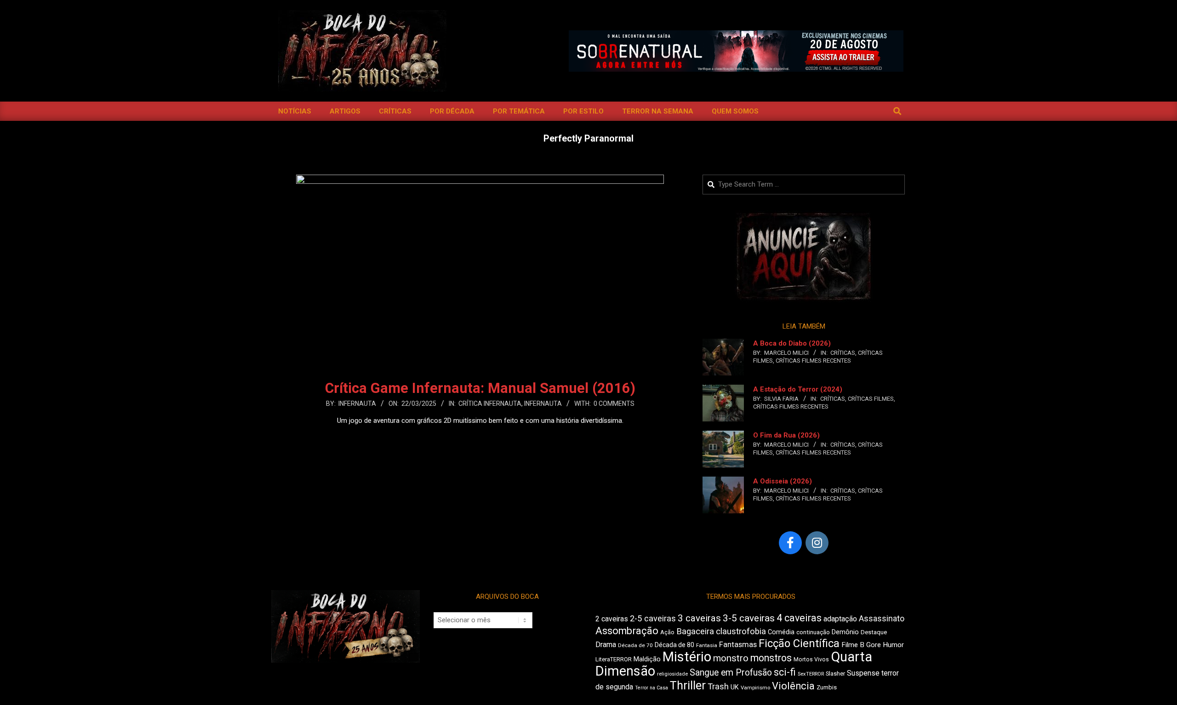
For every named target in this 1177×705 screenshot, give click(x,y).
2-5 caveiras (653, 618)
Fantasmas (738, 644)
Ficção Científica (799, 643)
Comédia (781, 632)
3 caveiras (699, 618)
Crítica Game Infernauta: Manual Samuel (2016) (480, 388)
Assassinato (881, 618)
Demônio (845, 632)
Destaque (874, 632)
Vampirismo (755, 687)
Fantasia (706, 645)
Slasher (835, 673)
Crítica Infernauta (489, 403)
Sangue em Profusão (731, 672)
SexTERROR (811, 674)
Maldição (647, 659)
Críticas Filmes (871, 398)
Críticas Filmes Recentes (813, 360)
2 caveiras (611, 618)
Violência (793, 686)
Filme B (852, 645)
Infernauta (543, 403)
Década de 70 (635, 645)
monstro (730, 658)
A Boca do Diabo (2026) (792, 343)
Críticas (842, 352)
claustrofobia (741, 631)
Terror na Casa (651, 688)
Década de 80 (674, 644)
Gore (873, 645)
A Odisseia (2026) (782, 481)
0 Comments (614, 403)
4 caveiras (799, 618)
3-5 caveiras (749, 618)
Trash (718, 687)
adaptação (840, 618)
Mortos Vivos (811, 659)
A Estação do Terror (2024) (797, 389)
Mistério (687, 657)
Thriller (688, 685)
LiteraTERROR (613, 659)
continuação (813, 632)
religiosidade (672, 674)
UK (735, 687)
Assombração (626, 631)
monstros (771, 658)
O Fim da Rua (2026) (786, 435)
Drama (605, 644)
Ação (667, 632)
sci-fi (785, 672)
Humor (893, 645)
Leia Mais (480, 438)
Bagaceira (695, 631)
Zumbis (827, 687)
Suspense (863, 673)
